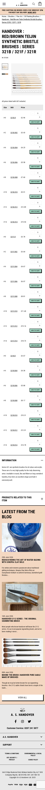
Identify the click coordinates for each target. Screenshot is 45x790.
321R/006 (13, 386)
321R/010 (13, 415)
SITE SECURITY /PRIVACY (12, 759)
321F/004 (13, 266)
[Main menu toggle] (4, 4)
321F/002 (13, 252)
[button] (33, 4)
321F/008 (13, 296)
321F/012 (13, 326)
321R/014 (13, 445)
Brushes (11, 16)
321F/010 (13, 311)
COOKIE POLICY (33, 760)
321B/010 (14, 192)
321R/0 (13, 356)
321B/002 (14, 133)
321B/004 (14, 148)
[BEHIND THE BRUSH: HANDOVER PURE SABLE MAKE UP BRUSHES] (22, 680)
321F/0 (13, 237)
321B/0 (13, 118)
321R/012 (13, 430)
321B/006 (14, 162)
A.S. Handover (10, 737)
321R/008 (13, 400)
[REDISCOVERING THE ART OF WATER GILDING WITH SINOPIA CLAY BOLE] (22, 565)
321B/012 (14, 207)
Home (4, 16)
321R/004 (13, 371)
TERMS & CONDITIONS (12, 753)
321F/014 (13, 341)
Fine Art (19, 16)
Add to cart (35, 122)
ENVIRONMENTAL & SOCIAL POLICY (33, 755)
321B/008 (14, 177)
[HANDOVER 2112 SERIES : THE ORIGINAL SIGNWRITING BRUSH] (22, 624)
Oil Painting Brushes (31, 16)
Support (7, 744)
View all (22, 697)
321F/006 (13, 281)
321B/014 (14, 222)
